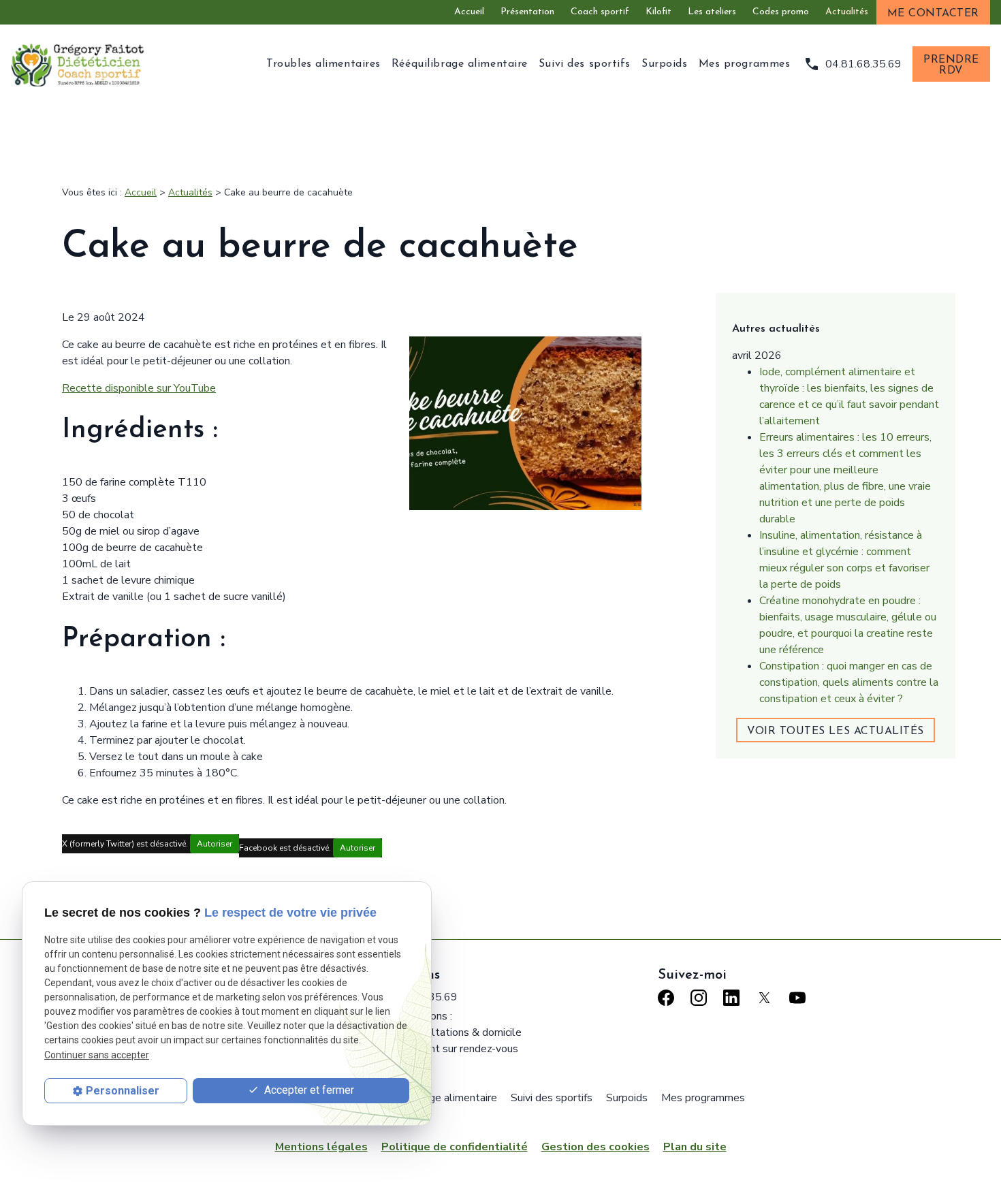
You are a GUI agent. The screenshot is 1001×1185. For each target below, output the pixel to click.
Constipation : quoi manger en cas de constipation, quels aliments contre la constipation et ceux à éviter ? (848, 682)
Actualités (846, 12)
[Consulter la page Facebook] (666, 997)
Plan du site (695, 1146)
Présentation (527, 12)
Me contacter (933, 13)
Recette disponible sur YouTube (139, 388)
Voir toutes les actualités (835, 731)
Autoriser (214, 843)
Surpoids (664, 64)
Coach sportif (600, 12)
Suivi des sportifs (585, 64)
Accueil (469, 12)
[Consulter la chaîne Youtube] (797, 997)
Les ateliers (712, 12)
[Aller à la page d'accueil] (79, 64)
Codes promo (780, 12)
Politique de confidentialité (454, 1146)
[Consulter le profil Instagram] (698, 997)
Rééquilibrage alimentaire (460, 64)
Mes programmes (745, 64)
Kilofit (658, 12)
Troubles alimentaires (323, 64)
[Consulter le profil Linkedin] (731, 997)
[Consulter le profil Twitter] (764, 997)
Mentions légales (321, 1146)
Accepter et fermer (307, 1090)
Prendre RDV (951, 65)
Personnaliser (122, 1090)
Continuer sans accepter (96, 1054)
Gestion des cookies (595, 1146)
